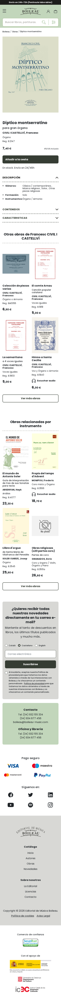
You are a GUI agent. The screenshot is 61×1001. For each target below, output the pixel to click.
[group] (30, 74)
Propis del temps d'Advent (43, 475)
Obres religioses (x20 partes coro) (43, 549)
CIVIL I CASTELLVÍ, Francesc (20, 133)
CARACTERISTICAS (15, 218)
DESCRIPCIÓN (11, 177)
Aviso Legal (43, 916)
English (42, 645)
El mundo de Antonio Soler (11, 475)
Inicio (30, 853)
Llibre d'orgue (12, 548)
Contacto (30, 897)
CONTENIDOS (11, 209)
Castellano (27, 645)
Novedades (30, 869)
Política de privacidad (34, 683)
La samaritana (13, 357)
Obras (30, 863)
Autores (30, 858)
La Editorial (30, 886)
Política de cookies (22, 916)
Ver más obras (30, 398)
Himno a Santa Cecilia (42, 358)
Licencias (30, 891)
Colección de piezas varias (16, 287)
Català (12, 645)
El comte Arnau (42, 285)
